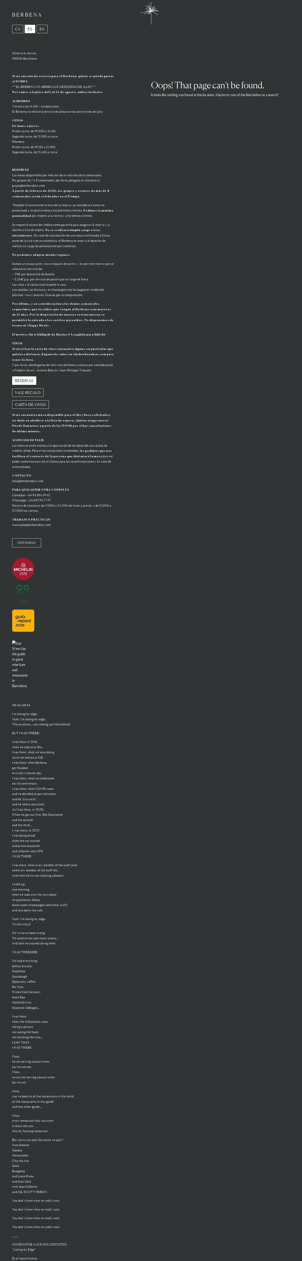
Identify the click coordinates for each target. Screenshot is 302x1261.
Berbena (27, 14)
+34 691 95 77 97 (39, 500)
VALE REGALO (28, 392)
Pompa (73, 196)
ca (17, 29)
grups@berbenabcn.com (28, 185)
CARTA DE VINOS (30, 404)
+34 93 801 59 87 (38, 495)
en (42, 29)
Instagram (27, 542)
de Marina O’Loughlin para (67, 334)
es (30, 29)
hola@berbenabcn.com (28, 481)
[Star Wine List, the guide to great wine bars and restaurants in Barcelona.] (20, 656)
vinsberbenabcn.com (89, 354)
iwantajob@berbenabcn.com (31, 525)
